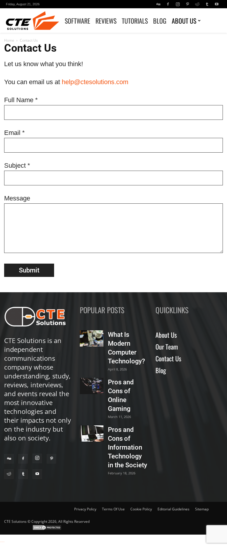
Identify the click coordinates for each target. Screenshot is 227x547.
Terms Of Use (113, 509)
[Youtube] (216, 4)
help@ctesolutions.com (95, 82)
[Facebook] (167, 4)
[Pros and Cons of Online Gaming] (91, 386)
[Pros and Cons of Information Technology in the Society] (91, 433)
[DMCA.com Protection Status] (47, 529)
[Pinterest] (187, 4)
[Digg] (158, 4)
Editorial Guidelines (173, 509)
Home (9, 40)
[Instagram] (177, 4)
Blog (159, 20)
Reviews (105, 20)
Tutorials (135, 20)
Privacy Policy (85, 509)
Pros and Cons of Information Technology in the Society (127, 447)
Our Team (166, 346)
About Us (184, 20)
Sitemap (202, 509)
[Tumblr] (206, 4)
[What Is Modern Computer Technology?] (91, 338)
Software (77, 20)
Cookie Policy (141, 509)
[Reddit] (197, 4)
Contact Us (168, 358)
